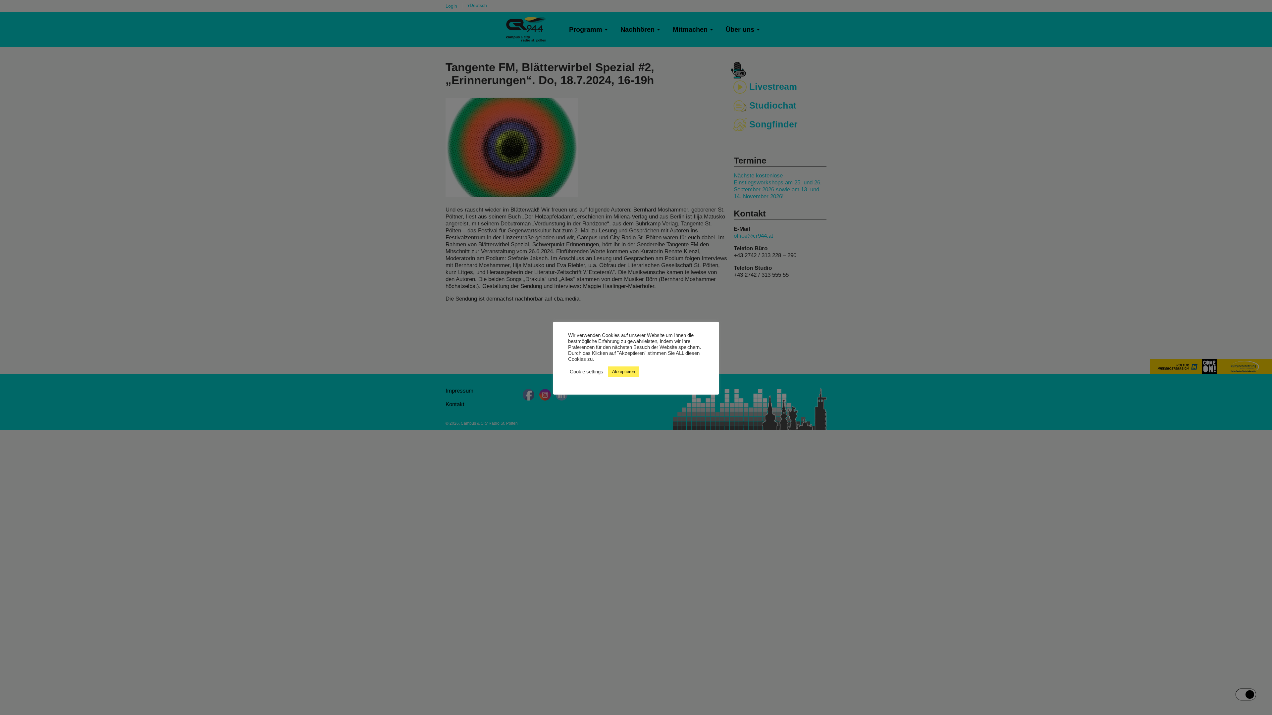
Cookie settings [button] (586, 371)
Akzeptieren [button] (623, 371)
